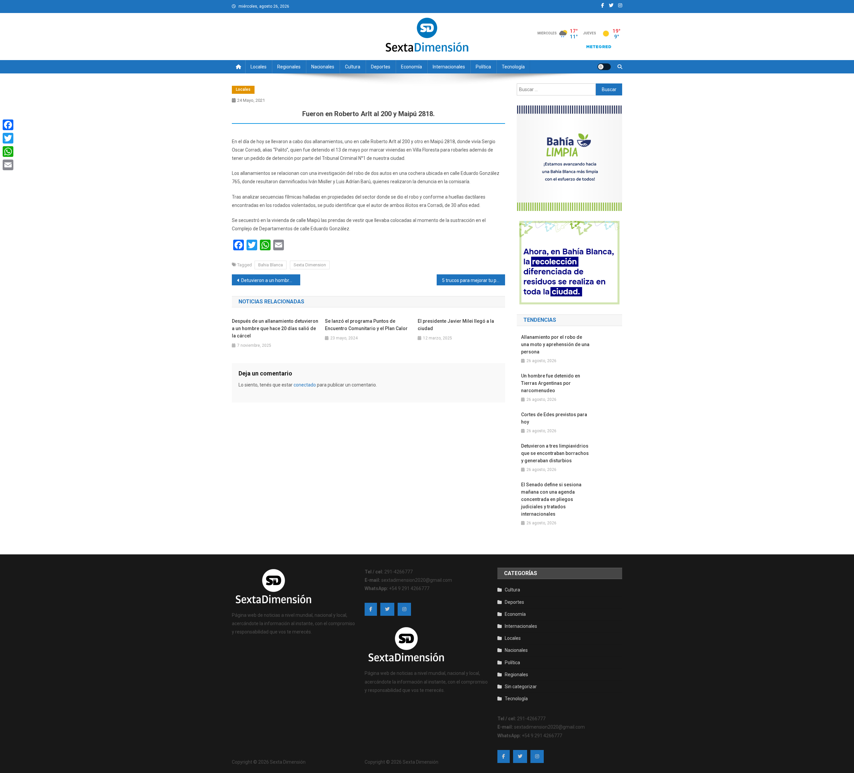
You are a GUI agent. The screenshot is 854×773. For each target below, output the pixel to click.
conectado (305, 385)
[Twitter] (8, 138)
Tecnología (513, 66)
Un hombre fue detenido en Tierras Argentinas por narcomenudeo (550, 383)
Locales (259, 66)
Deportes (380, 66)
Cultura (352, 66)
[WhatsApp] (8, 151)
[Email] (8, 165)
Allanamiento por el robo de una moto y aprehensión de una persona (555, 344)
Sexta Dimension (310, 264)
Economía (411, 66)
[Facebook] (8, 125)
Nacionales (322, 66)
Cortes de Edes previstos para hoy (554, 418)
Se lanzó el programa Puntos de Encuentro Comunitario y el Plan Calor (366, 324)
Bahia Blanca (270, 264)
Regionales (289, 66)
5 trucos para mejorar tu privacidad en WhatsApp (473, 280)
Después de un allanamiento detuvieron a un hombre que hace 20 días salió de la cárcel (275, 328)
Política (483, 66)
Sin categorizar (521, 686)
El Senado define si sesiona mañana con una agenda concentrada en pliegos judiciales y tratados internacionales (551, 499)
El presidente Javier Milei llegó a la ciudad (456, 324)
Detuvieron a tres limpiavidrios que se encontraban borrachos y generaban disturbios (555, 453)
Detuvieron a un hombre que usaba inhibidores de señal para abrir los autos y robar (270, 280)
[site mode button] (604, 66)
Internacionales (449, 66)
